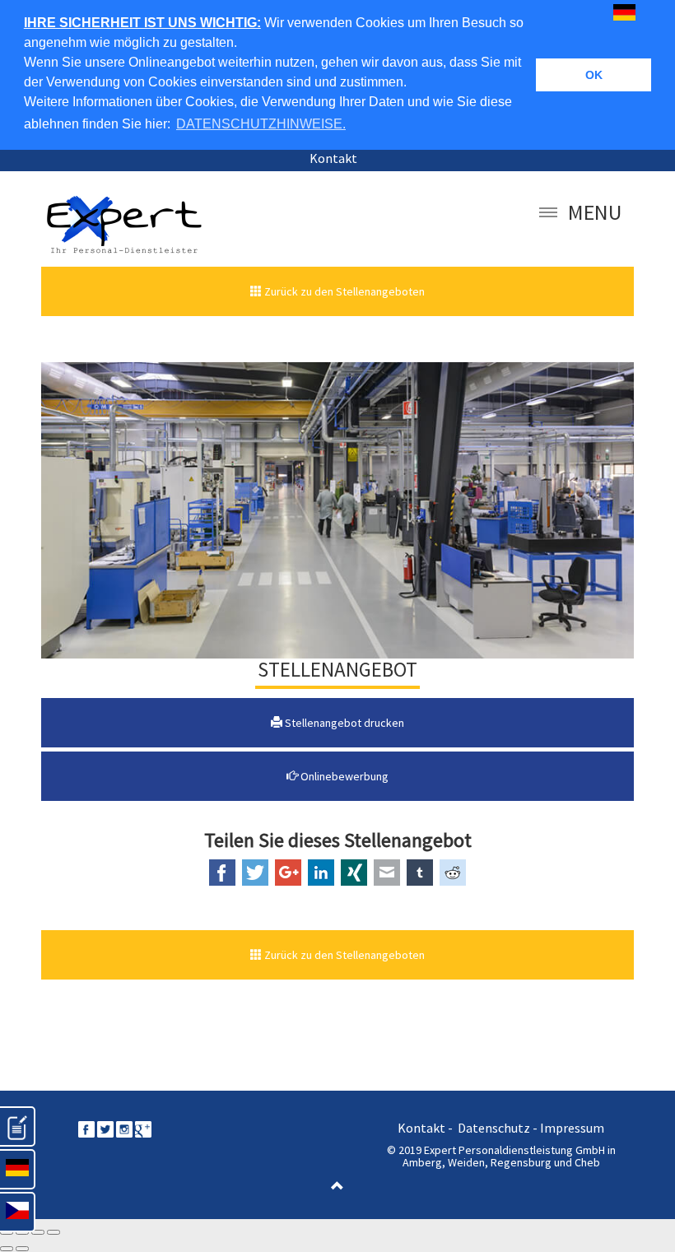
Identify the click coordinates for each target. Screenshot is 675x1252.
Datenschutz (494, 1127)
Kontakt (333, 158)
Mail (387, 872)
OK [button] (594, 74)
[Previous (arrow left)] (6, 1248)
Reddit (453, 872)
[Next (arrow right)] (22, 1248)
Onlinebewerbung (343, 776)
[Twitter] (105, 1127)
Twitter (255, 872)
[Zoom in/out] (53, 1232)
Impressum (572, 1127)
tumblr (420, 872)
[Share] (22, 1232)
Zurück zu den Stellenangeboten (343, 291)
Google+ (288, 872)
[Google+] (143, 1127)
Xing (354, 872)
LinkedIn (321, 872)
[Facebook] (86, 1127)
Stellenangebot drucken (343, 722)
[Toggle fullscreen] (37, 1232)
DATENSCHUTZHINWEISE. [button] (261, 124)
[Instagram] (124, 1127)
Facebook (222, 872)
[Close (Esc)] (6, 1232)
